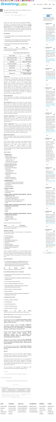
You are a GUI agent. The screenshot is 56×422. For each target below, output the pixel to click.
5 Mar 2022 (47, 69)
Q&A (50, 4)
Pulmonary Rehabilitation (23, 406)
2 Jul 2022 (47, 24)
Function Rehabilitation (22, 408)
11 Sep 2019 (47, 188)
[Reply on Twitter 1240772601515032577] (47, 183)
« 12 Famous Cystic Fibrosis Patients (5, 377)
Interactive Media (12, 408)
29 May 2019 (47, 230)
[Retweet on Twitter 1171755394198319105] (49, 207)
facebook (13, 384)
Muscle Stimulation (12, 410)
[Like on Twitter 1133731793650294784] (51, 249)
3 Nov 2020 (47, 139)
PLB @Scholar (51, 413)
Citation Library (42, 410)
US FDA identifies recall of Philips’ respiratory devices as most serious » (17, 380)
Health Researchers (33, 408)
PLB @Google (50, 411)
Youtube (53, 1)
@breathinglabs (49, 218)
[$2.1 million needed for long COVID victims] (25, 390)
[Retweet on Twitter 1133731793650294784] (49, 249)
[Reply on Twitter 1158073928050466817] (47, 225)
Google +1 (16, 384)
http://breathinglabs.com (51, 173)
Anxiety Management (22, 410)
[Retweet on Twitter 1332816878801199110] (49, 134)
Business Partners (32, 406)
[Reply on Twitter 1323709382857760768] (47, 163)
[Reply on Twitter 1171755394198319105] (47, 207)
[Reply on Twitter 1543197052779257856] (47, 43)
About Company (4, 406)
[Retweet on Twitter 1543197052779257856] (49, 43)
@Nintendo (49, 52)
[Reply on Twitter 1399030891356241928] (47, 108)
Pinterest (18, 384)
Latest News (3, 413)
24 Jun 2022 (47, 48)
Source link (6, 371)
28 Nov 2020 (47, 114)
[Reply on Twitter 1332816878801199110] (47, 134)
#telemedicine (49, 60)
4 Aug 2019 (47, 212)
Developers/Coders (33, 410)
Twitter (15, 384)
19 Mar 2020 (47, 168)
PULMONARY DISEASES (18, 15)
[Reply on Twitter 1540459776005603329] (47, 64)
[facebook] (48, 1)
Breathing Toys (3, 411)
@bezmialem (49, 36)
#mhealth (48, 61)
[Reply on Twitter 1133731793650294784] (47, 249)
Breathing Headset (12, 406)
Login (53, 4)
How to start (40, 4)
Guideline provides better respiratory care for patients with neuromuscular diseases (6, 395)
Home (34, 4)
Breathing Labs (48, 23)
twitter (50, 1)
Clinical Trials (42, 408)
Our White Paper (42, 406)
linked (55, 1)
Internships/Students (33, 411)
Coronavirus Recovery (22, 411)
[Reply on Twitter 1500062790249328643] (47, 83)
